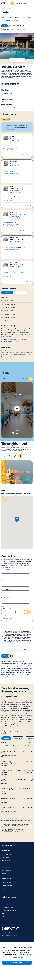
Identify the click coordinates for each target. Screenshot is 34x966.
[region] (17, 954)
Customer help (6, 857)
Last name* (4, 581)
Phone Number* (5, 589)
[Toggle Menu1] (30, 3)
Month (3, 608)
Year (18, 608)
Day (10, 608)
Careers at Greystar (7, 885)
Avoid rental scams (7, 854)
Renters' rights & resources (9, 910)
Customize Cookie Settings (9, 920)
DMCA (3, 913)
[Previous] (26, 742)
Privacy (4, 901)
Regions (4, 889)
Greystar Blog (5, 873)
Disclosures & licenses (8, 907)
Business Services (6, 882)
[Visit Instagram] (2, 932)
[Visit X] (9, 932)
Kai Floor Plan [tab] (24, 378)
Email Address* (5, 598)
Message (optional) (6, 618)
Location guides (6, 867)
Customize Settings (16, 957)
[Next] (32, 742)
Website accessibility (7, 917)
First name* (4, 572)
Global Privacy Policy (11, 641)
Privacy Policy (28, 954)
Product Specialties (7, 892)
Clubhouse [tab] (5, 378)
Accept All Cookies (17, 962)
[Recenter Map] (5, 500)
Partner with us (6, 878)
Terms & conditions (7, 904)
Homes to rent (6, 850)
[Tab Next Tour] (31, 379)
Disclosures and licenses (9, 897)
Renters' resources (7, 864)
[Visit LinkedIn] (6, 932)
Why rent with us (6, 870)
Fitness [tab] (14, 378)
